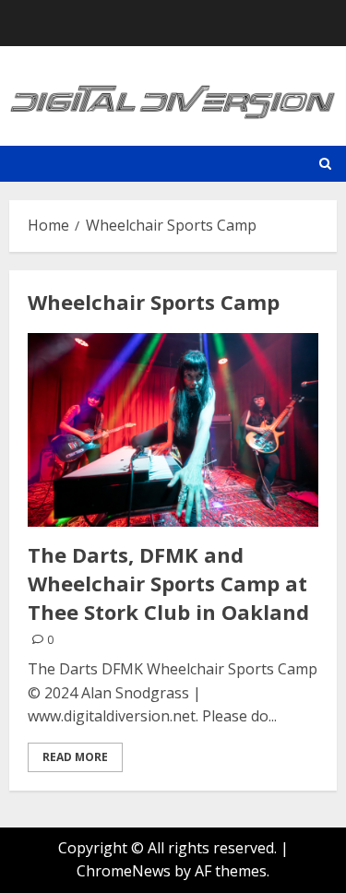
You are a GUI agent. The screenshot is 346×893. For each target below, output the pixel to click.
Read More (75, 757)
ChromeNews (124, 871)
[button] (325, 164)
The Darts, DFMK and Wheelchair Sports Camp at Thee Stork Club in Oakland (168, 583)
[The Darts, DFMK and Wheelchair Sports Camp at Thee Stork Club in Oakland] (173, 430)
